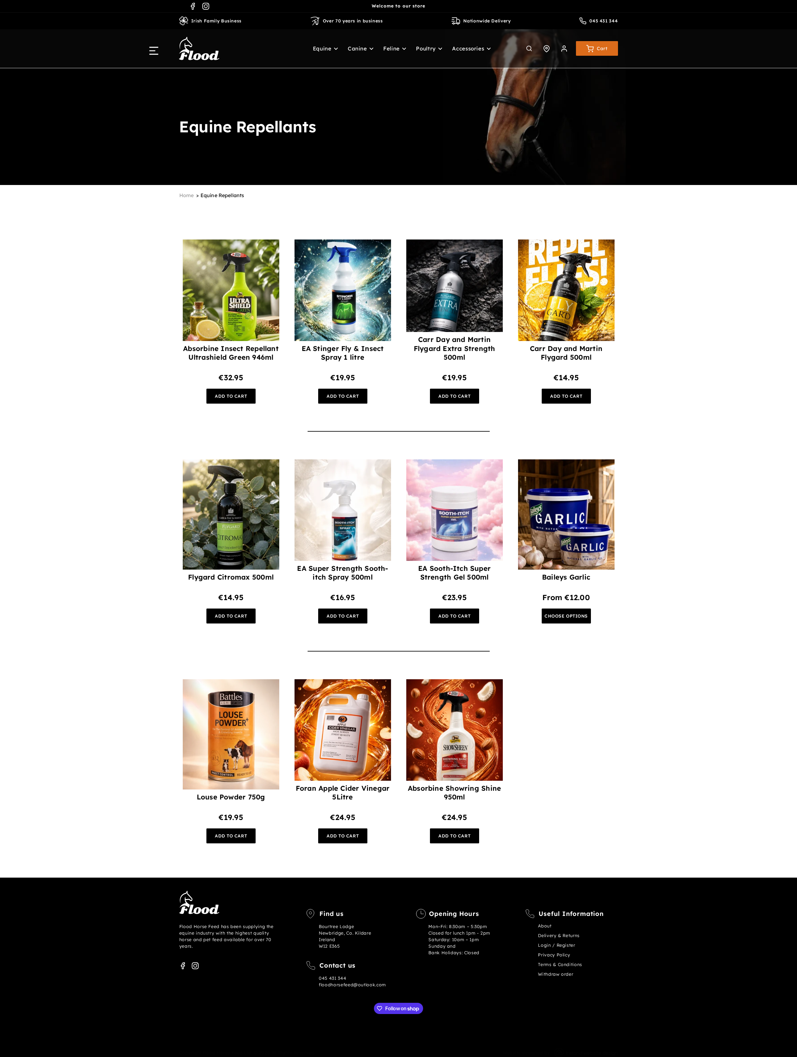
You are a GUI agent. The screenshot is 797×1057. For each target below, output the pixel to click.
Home (186, 195)
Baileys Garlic (566, 577)
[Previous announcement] (323, 6)
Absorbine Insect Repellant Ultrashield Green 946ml (231, 353)
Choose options (566, 616)
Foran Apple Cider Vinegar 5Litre (343, 793)
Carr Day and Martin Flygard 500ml (566, 353)
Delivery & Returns (558, 935)
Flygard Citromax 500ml (231, 577)
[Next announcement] (474, 6)
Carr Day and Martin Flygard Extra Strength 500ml (454, 348)
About (544, 925)
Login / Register (556, 945)
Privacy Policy (554, 954)
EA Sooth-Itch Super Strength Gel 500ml (454, 573)
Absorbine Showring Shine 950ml (454, 793)
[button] (321, 48)
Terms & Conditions (560, 964)
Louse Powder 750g (230, 797)
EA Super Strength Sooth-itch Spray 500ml (342, 573)
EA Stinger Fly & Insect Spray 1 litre (342, 353)
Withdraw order (555, 974)
